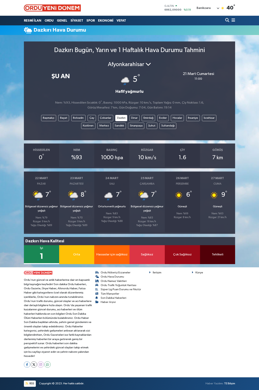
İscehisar (209, 117)
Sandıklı (119, 125)
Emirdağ (148, 117)
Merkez (104, 125)
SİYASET (77, 20)
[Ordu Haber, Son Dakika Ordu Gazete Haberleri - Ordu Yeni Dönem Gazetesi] (52, 8)
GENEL (62, 20)
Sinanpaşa (136, 125)
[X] (34, 364)
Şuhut (151, 125)
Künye (199, 272)
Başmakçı (48, 117)
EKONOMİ (105, 20)
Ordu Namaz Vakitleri (114, 281)
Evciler (163, 117)
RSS (31, 383)
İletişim (157, 272)
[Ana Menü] (232, 20)
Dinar (134, 117)
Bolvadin (78, 117)
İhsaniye (193, 117)
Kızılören (88, 125)
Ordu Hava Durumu (112, 276)
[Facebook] (27, 364)
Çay (91, 117)
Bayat (63, 117)
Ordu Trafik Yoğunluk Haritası (118, 285)
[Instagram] (41, 364)
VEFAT (121, 20)
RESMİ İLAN (32, 20)
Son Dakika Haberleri (113, 297)
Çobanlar (105, 117)
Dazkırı (121, 117)
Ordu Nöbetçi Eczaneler (115, 272)
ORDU (49, 20)
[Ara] (227, 20)
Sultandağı (168, 125)
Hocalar (177, 117)
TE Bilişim (229, 383)
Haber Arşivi (108, 302)
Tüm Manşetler (110, 293)
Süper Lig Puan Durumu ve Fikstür (121, 289)
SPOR (90, 20)
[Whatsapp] (47, 364)
